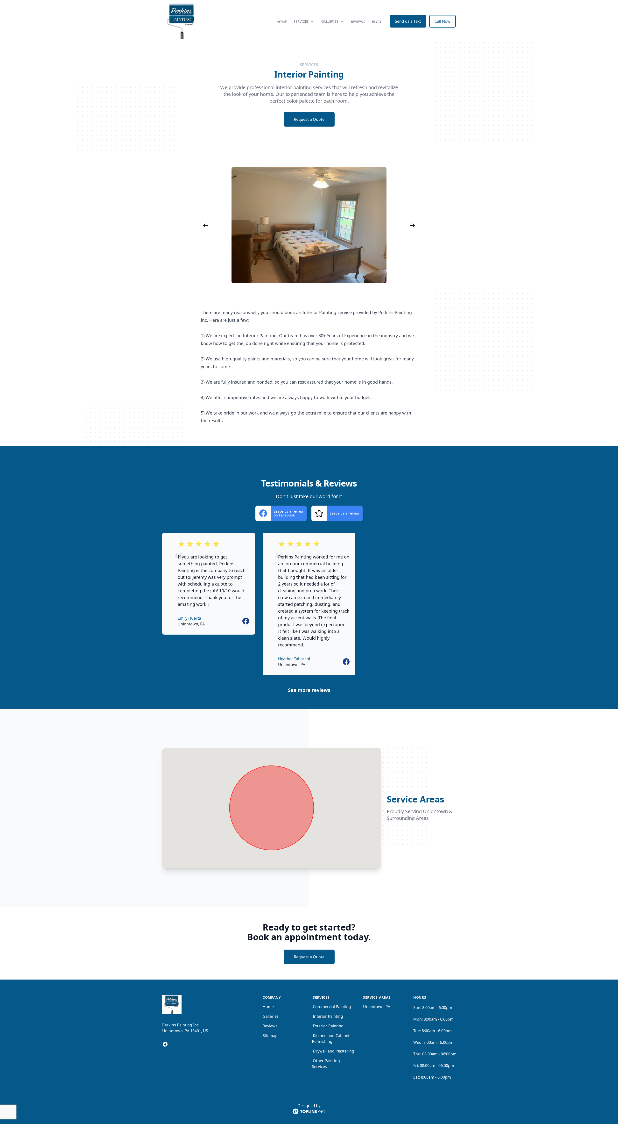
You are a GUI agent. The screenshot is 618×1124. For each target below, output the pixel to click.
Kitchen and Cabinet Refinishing (331, 1038)
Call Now (442, 21)
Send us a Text (408, 21)
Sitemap (270, 1035)
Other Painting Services (326, 1063)
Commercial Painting (332, 1006)
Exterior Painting (328, 1026)
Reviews (358, 21)
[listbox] (309, 225)
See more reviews (309, 690)
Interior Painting (328, 1016)
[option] (309, 225)
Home (282, 21)
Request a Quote (309, 119)
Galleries (271, 1016)
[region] (309, 225)
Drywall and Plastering (333, 1051)
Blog (376, 21)
